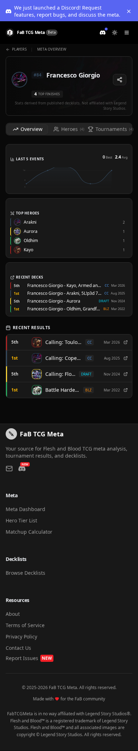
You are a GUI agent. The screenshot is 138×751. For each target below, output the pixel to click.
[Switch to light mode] (114, 32)
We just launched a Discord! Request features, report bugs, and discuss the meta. (67, 11)
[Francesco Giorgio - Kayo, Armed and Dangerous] (125, 342)
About (13, 613)
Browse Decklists (25, 572)
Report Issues (29, 658)
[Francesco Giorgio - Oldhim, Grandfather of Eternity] (125, 390)
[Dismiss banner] (128, 11)
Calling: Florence (60, 374)
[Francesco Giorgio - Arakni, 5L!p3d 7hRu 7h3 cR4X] (125, 358)
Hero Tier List (21, 520)
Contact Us (18, 647)
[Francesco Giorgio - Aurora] (125, 374)
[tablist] (69, 129)
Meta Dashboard (25, 509)
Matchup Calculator (29, 531)
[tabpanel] (69, 274)
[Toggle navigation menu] (126, 32)
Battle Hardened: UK (62, 389)
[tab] (27, 129)
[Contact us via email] (9, 468)
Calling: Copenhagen (63, 358)
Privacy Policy (21, 636)
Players (19, 49)
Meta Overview (51, 49)
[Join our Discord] (102, 32)
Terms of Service (25, 625)
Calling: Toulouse (63, 342)
